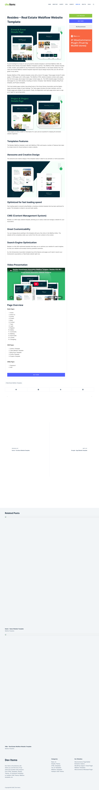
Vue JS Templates (56, 767)
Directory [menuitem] (55, 4)
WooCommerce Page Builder (82, 762)
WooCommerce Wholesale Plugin (84, 769)
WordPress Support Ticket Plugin (84, 765)
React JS (53, 762)
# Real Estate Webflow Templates (14, 383)
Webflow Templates (9, 631)
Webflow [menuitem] (78, 4)
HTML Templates (56, 765)
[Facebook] (16, 389)
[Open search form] (93, 4)
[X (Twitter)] (38, 389)
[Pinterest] (61, 389)
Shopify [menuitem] (61, 4)
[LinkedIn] (83, 389)
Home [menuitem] (49, 4)
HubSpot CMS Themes (57, 771)
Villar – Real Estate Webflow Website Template (18, 746)
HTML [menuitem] (66, 4)
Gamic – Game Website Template (14, 629)
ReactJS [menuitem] (84, 4)
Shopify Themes (55, 763)
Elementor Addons (80, 763)
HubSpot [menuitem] (72, 4)
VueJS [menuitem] (89, 4)
